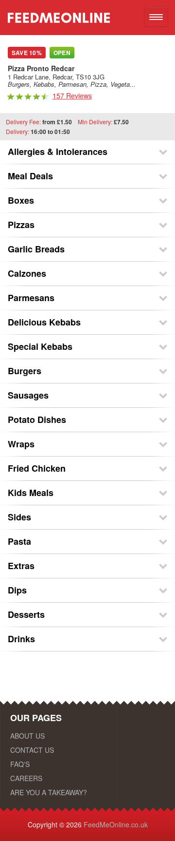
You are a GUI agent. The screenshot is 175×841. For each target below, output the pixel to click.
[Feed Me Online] (55, 13)
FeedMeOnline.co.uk (116, 824)
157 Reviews (72, 95)
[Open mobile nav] (156, 17)
